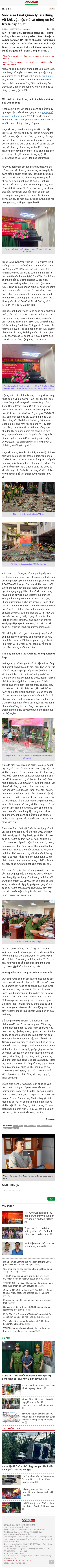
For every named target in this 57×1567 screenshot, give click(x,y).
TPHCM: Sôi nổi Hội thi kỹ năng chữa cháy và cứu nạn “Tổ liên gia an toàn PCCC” (39, 1215)
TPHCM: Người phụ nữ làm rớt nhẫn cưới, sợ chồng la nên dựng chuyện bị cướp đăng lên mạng (38, 1416)
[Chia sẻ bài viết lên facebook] (48, 29)
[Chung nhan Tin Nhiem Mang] (15, 1563)
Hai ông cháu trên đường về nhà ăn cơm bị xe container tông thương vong (38, 1479)
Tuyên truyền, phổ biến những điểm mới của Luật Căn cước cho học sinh (38, 1231)
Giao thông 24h (11, 1429)
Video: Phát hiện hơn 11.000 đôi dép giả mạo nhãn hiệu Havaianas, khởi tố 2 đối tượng (37, 1402)
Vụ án (5, 1338)
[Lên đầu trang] (51, 1562)
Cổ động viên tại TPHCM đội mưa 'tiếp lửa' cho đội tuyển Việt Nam (38, 1492)
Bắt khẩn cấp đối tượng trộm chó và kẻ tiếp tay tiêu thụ (38, 1387)
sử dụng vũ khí (30, 1126)
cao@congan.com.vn (16, 1553)
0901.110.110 (26, 1561)
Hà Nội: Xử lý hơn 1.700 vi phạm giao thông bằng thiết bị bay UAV (38, 1504)
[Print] (53, 29)
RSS (53, 9)
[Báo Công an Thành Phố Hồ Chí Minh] (31, 3)
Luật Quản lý (34, 76)
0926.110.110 (15, 1561)
